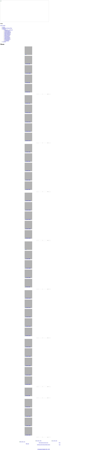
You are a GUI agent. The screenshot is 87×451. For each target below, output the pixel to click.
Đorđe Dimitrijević (7, 33)
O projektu (4, 41)
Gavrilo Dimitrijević (7, 31)
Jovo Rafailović (6, 39)
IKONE (3, 27)
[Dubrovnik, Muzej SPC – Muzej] (38, 440)
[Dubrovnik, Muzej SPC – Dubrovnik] (22, 441)
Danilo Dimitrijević (7, 34)
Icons (59, 444)
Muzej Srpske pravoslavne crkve (43, 442)
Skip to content (2, 25)
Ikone (59, 442)
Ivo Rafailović (6, 40)
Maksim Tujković (7, 35)
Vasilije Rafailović (7, 37)
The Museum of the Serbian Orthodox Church (43, 444)
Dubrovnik (27, 443)
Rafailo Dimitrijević (7, 32)
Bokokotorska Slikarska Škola (7, 28)
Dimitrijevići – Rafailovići (8, 29)
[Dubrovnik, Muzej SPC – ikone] (54, 440)
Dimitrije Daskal (7, 30)
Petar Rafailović (7, 36)
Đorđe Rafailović (7, 38)
